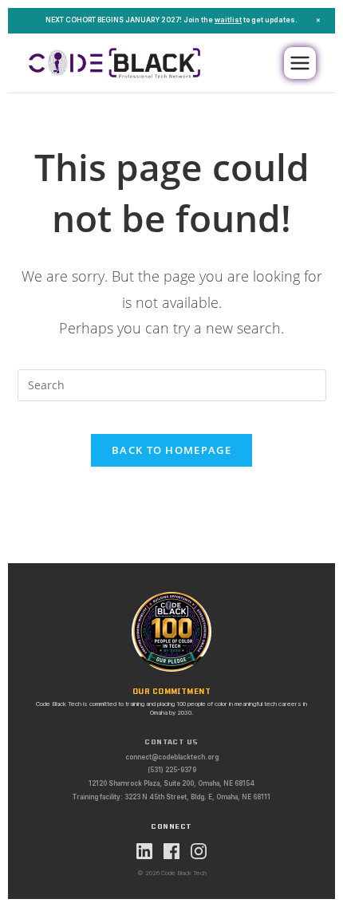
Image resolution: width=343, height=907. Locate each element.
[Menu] (300, 63)
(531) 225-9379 (172, 770)
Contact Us (171, 742)
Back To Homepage (171, 450)
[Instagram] (199, 851)
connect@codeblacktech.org (172, 757)
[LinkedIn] (144, 851)
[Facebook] (171, 851)
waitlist (228, 20)
